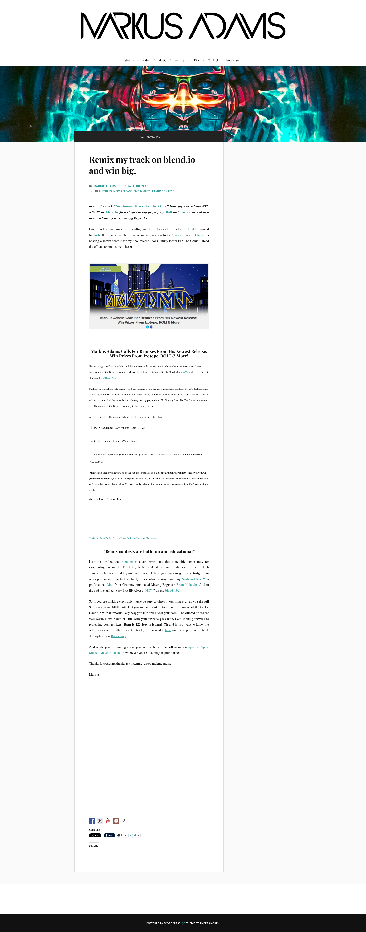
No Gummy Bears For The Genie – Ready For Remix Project (116, 538)
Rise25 (201, 578)
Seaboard (178, 234)
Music (162, 60)
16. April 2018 (138, 186)
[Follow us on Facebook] (92, 821)
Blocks (200, 234)
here (168, 630)
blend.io (105, 191)
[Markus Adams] (183, 42)
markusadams (105, 186)
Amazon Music (110, 652)
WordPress (172, 923)
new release (122, 191)
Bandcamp (118, 636)
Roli (169, 212)
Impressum (234, 60)
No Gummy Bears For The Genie (141, 206)
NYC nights (142, 191)
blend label (172, 590)
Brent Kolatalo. (186, 584)
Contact (213, 60)
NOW (186, 372)
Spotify (193, 646)
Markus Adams (152, 538)
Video (146, 60)
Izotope (185, 212)
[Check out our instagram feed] (116, 821)
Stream (129, 60)
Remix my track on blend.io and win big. (142, 165)
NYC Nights (109, 378)
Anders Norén (210, 923)
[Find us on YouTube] (108, 821)
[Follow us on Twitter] (100, 821)
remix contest (163, 191)
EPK (196, 60)
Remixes (180, 60)
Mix (110, 584)
